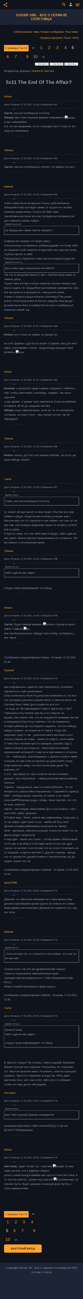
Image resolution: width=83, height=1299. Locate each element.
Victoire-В (37, 70)
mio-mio (49, 70)
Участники (71, 31)
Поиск (67, 37)
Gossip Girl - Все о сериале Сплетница (41, 17)
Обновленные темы (27, 31)
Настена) (10, 1092)
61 (56, 104)
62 (56, 158)
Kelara (8, 96)
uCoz (49, 1272)
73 (56, 1016)
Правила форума (51, 37)
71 (56, 890)
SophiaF (9, 670)
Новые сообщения (52, 31)
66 (56, 446)
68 (56, 559)
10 (35, 56)
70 (56, 678)
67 (56, 487)
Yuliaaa (8, 150)
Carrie (7, 479)
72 (56, 940)
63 (56, 194)
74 (56, 1101)
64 (56, 326)
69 (56, 615)
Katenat (8, 186)
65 (56, 380)
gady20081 (10, 882)
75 (56, 1157)
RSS (75, 37)
